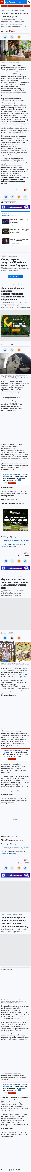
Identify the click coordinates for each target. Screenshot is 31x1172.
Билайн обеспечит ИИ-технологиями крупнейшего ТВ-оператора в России (19, 223)
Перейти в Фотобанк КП (21, 370)
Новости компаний (10, 196)
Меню (2, 2)
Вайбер (12, 535)
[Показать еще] (26, 37)
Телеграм (4, 535)
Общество (13, 217)
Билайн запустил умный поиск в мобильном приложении (19, 213)
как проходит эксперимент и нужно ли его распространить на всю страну (15, 465)
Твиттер (25, 529)
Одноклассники (16, 529)
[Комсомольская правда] (10, 2)
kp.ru (12, 31)
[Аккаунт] (29, 2)
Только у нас (12, 6)
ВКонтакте (5, 529)
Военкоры (20, 6)
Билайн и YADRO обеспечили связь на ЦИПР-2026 (19, 232)
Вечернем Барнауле (17, 664)
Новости (4, 6)
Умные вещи (10, 10)
